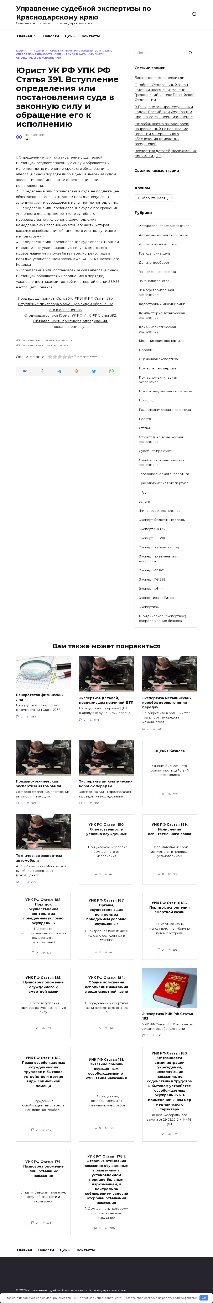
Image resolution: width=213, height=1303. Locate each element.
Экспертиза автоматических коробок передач (105, 783)
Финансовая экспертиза (159, 511)
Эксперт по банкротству (159, 547)
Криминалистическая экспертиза (157, 329)
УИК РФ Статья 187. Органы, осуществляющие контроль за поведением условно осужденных (106, 912)
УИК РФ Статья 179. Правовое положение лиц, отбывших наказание (43, 1169)
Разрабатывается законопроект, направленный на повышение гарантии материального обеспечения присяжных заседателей (162, 134)
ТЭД (142, 492)
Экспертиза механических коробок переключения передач (166, 702)
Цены (70, 36)
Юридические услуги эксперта (43, 345)
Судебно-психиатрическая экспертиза (161, 462)
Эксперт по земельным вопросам (158, 558)
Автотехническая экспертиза (163, 235)
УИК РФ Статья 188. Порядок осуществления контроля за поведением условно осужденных (43, 911)
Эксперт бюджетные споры (162, 520)
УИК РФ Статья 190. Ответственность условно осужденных (106, 829)
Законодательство (154, 281)
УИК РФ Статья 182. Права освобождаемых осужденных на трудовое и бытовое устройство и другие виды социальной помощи (43, 1072)
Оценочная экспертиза (158, 359)
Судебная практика (155, 451)
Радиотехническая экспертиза (165, 410)
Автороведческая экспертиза (164, 226)
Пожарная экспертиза (158, 368)
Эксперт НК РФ (152, 538)
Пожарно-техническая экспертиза (158, 379)
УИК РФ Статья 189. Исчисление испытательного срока (169, 829)
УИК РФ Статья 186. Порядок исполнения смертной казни (169, 907)
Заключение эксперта (157, 272)
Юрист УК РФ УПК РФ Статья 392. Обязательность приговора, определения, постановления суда (75, 321)
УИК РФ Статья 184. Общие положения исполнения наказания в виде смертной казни (106, 984)
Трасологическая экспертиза (163, 483)
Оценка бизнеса (169, 751)
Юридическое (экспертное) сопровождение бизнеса (162, 618)
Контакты (91, 36)
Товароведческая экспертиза (164, 474)
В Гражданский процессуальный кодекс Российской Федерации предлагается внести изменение (164, 112)
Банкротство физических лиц (161, 78)
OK (204, 1297)
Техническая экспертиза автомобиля (39, 858)
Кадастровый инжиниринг (162, 304)
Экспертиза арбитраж (157, 598)
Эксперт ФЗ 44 (151, 589)
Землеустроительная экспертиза (156, 292)
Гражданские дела (155, 253)
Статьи (144, 428)
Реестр (145, 419)
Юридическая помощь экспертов (45, 340)
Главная (24, 36)
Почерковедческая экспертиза (165, 391)
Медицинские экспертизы (161, 341)
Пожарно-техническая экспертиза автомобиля (38, 783)
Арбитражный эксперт (158, 244)
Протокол (147, 400)
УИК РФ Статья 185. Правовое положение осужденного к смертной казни (43, 984)
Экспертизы (149, 607)
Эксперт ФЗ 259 (152, 579)
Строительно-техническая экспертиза (161, 439)
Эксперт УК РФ (151, 570)
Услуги (144, 501)
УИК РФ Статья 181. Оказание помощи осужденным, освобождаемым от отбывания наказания (106, 1068)
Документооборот (154, 263)
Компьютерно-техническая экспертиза (162, 315)
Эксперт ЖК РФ (152, 529)
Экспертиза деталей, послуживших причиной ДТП (106, 700)
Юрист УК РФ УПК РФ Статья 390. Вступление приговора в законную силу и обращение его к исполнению (65, 304)
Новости (51, 36)
